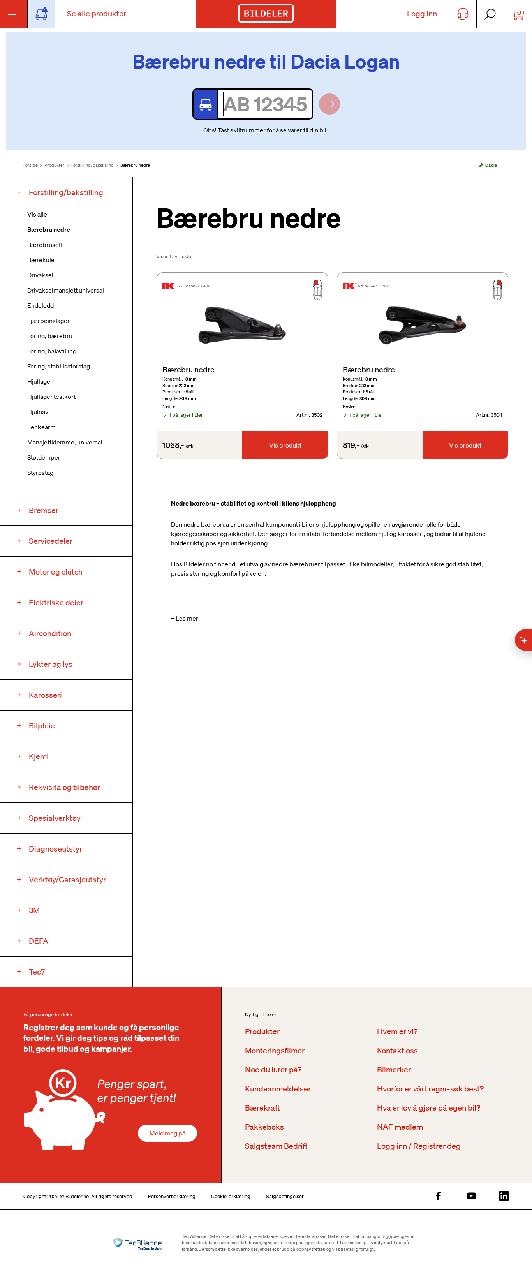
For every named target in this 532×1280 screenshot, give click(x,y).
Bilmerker (394, 1069)
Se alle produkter (96, 13)
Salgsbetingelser (285, 1196)
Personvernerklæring (172, 1196)
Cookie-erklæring (230, 1196)
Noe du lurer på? (273, 1069)
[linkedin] (504, 1196)
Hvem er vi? (397, 1031)
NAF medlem (400, 1127)
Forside (30, 165)
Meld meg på (167, 1133)
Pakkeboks (264, 1127)
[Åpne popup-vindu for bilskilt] (41, 14)
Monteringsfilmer (275, 1050)
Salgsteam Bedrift (276, 1146)
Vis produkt (285, 445)
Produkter (54, 165)
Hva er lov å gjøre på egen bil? (428, 1108)
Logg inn (422, 13)
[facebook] (438, 1196)
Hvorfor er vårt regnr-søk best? (430, 1088)
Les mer (187, 618)
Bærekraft (262, 1108)
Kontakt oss (397, 1050)
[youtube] (471, 1196)
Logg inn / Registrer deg (419, 1146)
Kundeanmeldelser (278, 1088)
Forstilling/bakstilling (92, 165)
